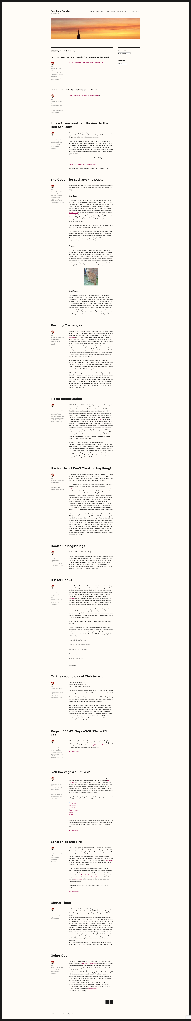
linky (59, 78)
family (57, 199)
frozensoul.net (54, 78)
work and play (60, 202)
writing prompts (55, 602)
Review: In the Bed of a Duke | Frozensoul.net (82, 164)
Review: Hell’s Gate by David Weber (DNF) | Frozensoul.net (86, 62)
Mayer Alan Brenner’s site (89, 875)
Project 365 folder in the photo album (98, 745)
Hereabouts (135, 11)
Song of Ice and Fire (66, 842)
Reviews (61, 74)
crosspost (59, 343)
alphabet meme (55, 416)
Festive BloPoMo (55, 697)
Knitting (57, 789)
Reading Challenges (66, 325)
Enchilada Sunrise (60, 11)
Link (52, 70)
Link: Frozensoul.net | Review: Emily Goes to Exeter (74, 90)
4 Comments (54, 604)
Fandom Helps (92, 988)
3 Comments (54, 761)
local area (53, 754)
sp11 (55, 796)
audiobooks (53, 341)
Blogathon (53, 917)
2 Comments (54, 798)
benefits (58, 197)
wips (58, 757)
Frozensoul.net (73, 212)
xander (52, 203)
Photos (119, 11)
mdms (57, 754)
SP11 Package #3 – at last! (70, 772)
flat (60, 199)
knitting (53, 489)
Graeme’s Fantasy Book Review (94, 877)
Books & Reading (55, 72)
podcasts (53, 699)
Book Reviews (54, 413)
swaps (57, 796)
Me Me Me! (99, 11)
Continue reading (74, 751)
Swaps (56, 791)
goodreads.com (73, 489)
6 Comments (54, 346)
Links (126, 11)
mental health (58, 200)
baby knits (53, 197)
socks (52, 796)
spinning (53, 490)
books (58, 341)
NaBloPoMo (58, 414)
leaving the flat (57, 419)
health (60, 697)
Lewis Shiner (78, 879)
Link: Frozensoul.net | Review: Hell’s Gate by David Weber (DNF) (80, 57)
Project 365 (53, 755)
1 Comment (53, 148)
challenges (53, 343)
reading (57, 79)
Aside (52, 103)
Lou (52, 66)
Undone (99, 419)
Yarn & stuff (58, 750)
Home (92, 11)
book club (53, 563)
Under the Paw (59, 195)
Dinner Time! (61, 903)
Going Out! (59, 955)
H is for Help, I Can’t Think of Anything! (81, 468)
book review (54, 76)
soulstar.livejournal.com (89, 963)
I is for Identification (66, 399)
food (52, 419)
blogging (53, 199)
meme (55, 859)
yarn (52, 759)
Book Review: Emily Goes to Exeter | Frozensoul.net (84, 95)
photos (61, 754)
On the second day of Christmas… (77, 676)
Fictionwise (108, 860)
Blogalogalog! (110, 11)
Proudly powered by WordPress (68, 1014)
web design (53, 202)
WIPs (54, 750)
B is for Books (61, 580)
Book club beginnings (68, 546)
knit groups (53, 599)
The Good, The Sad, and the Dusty (77, 179)
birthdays (61, 416)
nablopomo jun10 (55, 421)
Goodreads (72, 337)
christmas (59, 695)
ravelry (62, 794)
